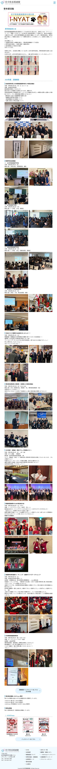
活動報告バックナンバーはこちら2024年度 (28, 690)
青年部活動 (29, 761)
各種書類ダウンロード (46, 757)
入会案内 (28, 764)
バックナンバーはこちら (28, 739)
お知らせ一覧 (44, 750)
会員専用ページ (30, 759)
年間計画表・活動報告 (32, 757)
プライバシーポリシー (46, 759)
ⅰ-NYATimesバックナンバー (48, 754)
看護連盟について (30, 754)
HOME (27, 750)
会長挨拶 (28, 752)
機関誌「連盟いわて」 (46, 752)
